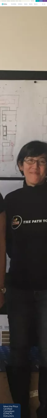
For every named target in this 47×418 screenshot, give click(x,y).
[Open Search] (42, 4)
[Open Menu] (44, 4)
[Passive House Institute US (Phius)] (4, 4)
